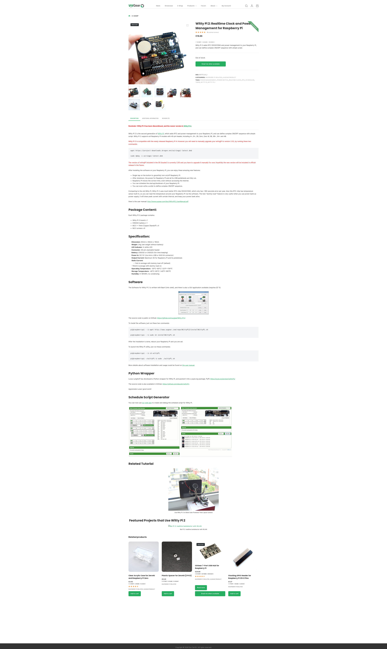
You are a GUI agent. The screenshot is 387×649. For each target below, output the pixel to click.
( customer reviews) (213, 32)
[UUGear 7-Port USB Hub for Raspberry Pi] (210, 552)
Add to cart (135, 594)
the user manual (188, 365)
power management (208, 80)
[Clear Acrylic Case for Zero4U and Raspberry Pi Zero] (143, 557)
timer (198, 82)
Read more (201, 587)
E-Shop (180, 6)
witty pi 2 (211, 82)
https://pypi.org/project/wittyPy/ (222, 379)
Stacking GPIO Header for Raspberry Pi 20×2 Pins (239, 576)
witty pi (204, 82)
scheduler (250, 80)
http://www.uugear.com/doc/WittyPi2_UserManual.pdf (167, 201)
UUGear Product (229, 77)
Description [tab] (134, 118)
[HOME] (129, 16)
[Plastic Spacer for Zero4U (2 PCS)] (177, 557)
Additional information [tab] (150, 118)
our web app (147, 403)
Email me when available (211, 64)
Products (191, 6)
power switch (222, 80)
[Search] (246, 6)
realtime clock (235, 80)
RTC (243, 80)
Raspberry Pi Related (214, 77)
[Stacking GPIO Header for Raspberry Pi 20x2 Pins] (243, 557)
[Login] (252, 6)
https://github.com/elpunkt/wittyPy (176, 384)
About (213, 6)
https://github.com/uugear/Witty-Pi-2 (171, 318)
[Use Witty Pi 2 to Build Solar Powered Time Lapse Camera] (193, 489)
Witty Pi (161, 134)
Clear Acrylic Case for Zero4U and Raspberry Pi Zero (141, 576)
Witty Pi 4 (187, 126)
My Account (226, 6)
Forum (203, 6)
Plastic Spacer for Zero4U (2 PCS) (177, 575)
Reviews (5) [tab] (166, 118)
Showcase (169, 6)
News (158, 6)
